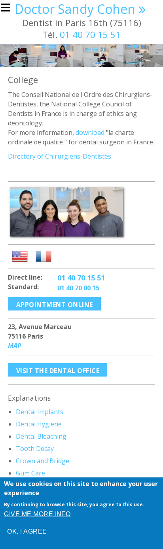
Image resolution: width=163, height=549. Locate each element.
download (90, 132)
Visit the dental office (57, 370)
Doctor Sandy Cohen (75, 8)
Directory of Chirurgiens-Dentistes (59, 156)
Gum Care (30, 473)
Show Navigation (9, 10)
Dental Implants (39, 411)
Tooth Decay (35, 448)
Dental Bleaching (41, 436)
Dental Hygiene (39, 424)
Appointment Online (54, 304)
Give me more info (37, 514)
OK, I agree (27, 531)
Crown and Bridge (42, 460)
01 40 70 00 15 (78, 288)
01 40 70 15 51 (90, 34)
